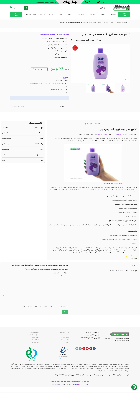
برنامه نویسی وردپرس (72, 385)
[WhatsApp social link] (15, 106)
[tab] (98, 124)
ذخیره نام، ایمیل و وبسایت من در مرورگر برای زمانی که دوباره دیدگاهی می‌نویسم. (43, 307)
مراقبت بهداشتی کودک (95, 22)
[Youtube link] (87, 348)
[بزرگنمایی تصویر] (126, 79)
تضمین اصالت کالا (65, 337)
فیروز (64, 77)
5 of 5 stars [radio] (54, 273)
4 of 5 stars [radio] (55, 273)
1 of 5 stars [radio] (60, 273)
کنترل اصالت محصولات (63, 342)
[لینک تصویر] (63, 353)
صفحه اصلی (124, 14)
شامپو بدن (60, 87)
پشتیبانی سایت (83, 385)
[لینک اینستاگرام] (90, 348)
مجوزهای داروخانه (65, 335)
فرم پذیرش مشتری (34, 332)
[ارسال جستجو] (26, 8)
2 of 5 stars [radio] (58, 273)
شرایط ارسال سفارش (64, 339)
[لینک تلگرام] (12, 106)
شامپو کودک (118, 134)
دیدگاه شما (64, 276)
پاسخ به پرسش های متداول (31, 335)
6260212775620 (55, 90)
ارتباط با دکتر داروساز (64, 332)
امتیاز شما (65, 273)
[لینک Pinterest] (83, 348)
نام (67, 299)
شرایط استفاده (35, 337)
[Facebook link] (94, 348)
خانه (129, 22)
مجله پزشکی (16, 14)
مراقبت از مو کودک (102, 134)
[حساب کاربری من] (15, 8)
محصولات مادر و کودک (109, 22)
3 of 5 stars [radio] (57, 273)
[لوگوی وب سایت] (121, 8)
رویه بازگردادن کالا (34, 342)
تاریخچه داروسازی (34, 339)
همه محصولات (121, 22)
